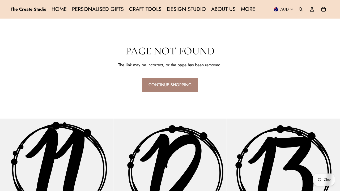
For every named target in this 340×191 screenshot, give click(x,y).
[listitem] (248, 9)
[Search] (301, 9)
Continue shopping (170, 85)
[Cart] (323, 9)
